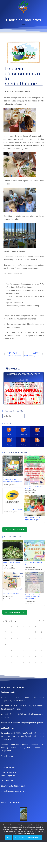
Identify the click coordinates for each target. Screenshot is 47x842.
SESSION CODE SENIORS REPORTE (23, 374)
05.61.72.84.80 (7, 780)
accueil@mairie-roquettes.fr (12, 791)
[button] (14, 529)
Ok (8, 837)
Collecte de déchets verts (12, 562)
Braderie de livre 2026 (11, 593)
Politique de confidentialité (27, 837)
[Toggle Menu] (23, 24)
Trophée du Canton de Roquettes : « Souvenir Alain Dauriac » (33, 596)
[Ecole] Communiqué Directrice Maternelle (32, 518)
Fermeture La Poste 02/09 (12, 510)
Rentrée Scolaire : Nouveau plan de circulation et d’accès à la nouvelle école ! (12, 480)
